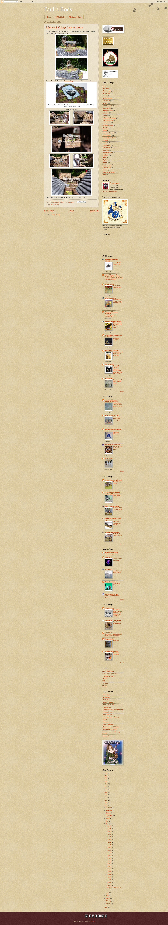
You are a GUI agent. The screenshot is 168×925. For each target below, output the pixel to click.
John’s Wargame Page (111, 594)
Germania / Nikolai (107, 125)
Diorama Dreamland (108, 704)
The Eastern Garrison (111, 582)
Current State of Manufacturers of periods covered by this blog (113, 635)
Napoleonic (105, 150)
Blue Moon (105, 699)
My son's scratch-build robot (117, 559)
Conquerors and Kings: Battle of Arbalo (117, 381)
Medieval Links (75, 17)
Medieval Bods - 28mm (109, 138)
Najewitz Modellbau (107, 724)
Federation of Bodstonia (109, 118)
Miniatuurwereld (106, 722)
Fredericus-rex (106, 123)
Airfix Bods (105, 88)
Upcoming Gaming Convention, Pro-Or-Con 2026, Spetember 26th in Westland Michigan (114, 278)
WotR (104, 174)
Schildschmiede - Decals (109, 729)
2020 (106, 781)
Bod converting (106, 108)
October (108, 813)
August (108, 818)
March (108, 898)
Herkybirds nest (109, 284)
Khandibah (105, 128)
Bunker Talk (108, 569)
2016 (106, 792)
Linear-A (104, 719)
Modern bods (106, 147)
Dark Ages (105, 113)
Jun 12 (110, 863)
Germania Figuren (107, 712)
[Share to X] (81, 202)
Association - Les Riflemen (113, 620)
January (108, 903)
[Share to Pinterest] (85, 202)
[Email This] (78, 202)
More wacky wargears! (116, 339)
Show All (122, 391)
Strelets (104, 162)
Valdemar (105, 170)
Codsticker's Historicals (112, 532)
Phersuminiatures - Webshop (110, 727)
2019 (106, 784)
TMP (103, 681)
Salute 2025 (116, 640)
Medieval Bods (55, 204)
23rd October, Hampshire (116, 653)
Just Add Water (109, 364)
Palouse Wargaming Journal (113, 480)
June (107, 824)
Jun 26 (110, 834)
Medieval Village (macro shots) (64, 27)
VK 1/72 (104, 686)
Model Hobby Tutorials (108, 676)
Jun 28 (110, 828)
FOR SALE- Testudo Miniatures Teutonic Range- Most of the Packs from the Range (117, 369)
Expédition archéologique (117, 622)
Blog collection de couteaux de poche (117, 447)
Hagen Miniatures (107, 714)
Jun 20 (110, 845)
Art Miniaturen (106, 697)
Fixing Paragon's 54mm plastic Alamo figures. (117, 418)
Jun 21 (110, 842)
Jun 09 (110, 871)
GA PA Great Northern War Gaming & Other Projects (112, 493)
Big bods (104, 103)
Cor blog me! (108, 378)
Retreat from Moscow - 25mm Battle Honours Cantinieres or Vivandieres (117, 612)
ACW (103, 86)
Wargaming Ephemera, (116, 433)
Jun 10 (110, 869)
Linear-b (104, 130)
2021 (106, 778)
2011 (106, 805)
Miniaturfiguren (106, 145)
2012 (106, 802)
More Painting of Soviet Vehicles (117, 571)
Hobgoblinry (108, 557)
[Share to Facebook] (83, 202)
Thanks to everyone (110, 554)
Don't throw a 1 (109, 608)
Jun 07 (110, 877)
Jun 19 (110, 847)
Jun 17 (110, 853)
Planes (104, 157)
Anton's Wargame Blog (111, 275)
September (109, 815)
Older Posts (94, 211)
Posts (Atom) (56, 215)
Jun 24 (110, 837)
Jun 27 (110, 831)
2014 (106, 797)
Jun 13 (110, 861)
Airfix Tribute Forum (108, 671)
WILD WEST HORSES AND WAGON (117, 523)
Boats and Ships (107, 105)
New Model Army (107, 152)
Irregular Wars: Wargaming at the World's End (113, 335)
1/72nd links (60, 17)
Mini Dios (105, 142)
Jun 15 (110, 858)
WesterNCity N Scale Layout (113, 444)
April (107, 895)
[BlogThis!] (79, 202)
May (107, 893)
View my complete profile (109, 191)
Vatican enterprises (107, 736)
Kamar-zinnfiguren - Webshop (110, 717)
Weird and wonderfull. (108, 172)
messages (105, 140)
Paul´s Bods (58, 9)
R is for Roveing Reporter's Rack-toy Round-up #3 (117, 301)
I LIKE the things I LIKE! (112, 415)
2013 (106, 800)
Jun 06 (110, 879)
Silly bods (105, 160)
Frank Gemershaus (107, 120)
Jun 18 (110, 850)
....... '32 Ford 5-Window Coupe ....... (117, 264)
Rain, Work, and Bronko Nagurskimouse (111, 315)
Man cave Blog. (68, 81)
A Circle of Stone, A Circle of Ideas (117, 508)
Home (48, 17)
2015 (106, 794)
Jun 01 (110, 885)
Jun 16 (110, 855)
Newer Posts (49, 211)
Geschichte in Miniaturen (109, 673)
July (107, 821)
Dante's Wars (108, 632)
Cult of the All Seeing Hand (116, 584)
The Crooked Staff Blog (112, 350)
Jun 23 (110, 839)
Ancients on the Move (111, 651)
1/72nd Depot (106, 695)
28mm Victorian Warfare (112, 506)
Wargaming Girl (109, 639)
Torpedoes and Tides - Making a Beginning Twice (117, 404)
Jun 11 (110, 866)
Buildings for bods (107, 110)
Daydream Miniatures (108, 702)
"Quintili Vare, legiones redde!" (117, 286)
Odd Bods (105, 155)
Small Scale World (110, 298)
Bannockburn (106, 100)
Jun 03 (110, 882)
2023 (106, 776)
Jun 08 (110, 874)
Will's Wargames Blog (111, 552)
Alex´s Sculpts (106, 91)
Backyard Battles (107, 98)
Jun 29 (110, 826)
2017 (106, 789)
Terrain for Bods (106, 165)
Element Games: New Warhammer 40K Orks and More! (117, 325)
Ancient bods (106, 93)
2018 (106, 786)
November (109, 810)
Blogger (93, 921)
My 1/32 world (109, 458)
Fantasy (104, 115)
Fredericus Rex (106, 707)
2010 (106, 907)
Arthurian (105, 96)
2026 (106, 773)
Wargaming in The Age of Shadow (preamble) (118, 353)
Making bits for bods (108, 133)
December (109, 807)
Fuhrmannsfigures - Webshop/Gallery (112, 709)
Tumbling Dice (106, 167)
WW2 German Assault (116, 496)
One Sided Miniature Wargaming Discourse (111, 400)
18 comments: (70, 202)
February (108, 901)
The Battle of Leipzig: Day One (117, 534)
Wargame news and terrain (113, 321)
